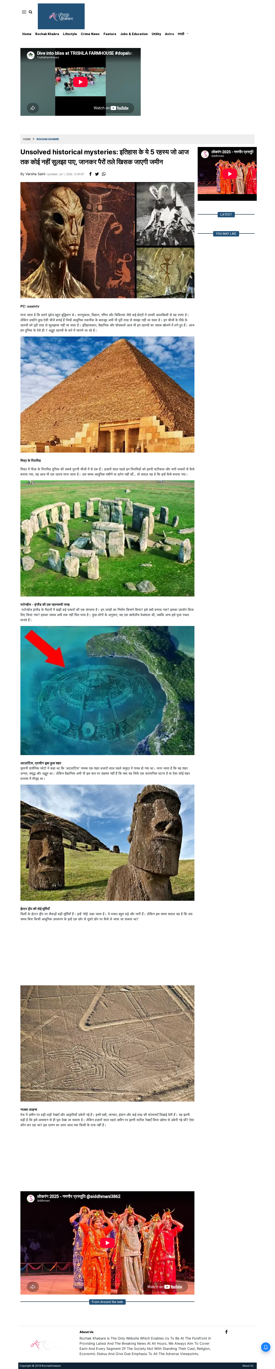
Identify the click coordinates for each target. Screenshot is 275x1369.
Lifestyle (70, 34)
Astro (169, 34)
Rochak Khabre (47, 34)
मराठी (181, 34)
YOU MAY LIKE (226, 234)
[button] (23, 12)
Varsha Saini (36, 174)
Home (26, 34)
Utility (156, 34)
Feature (110, 34)
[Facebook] (226, 1332)
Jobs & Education (134, 34)
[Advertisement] (107, 955)
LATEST (226, 214)
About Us (86, 1332)
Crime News (90, 34)
